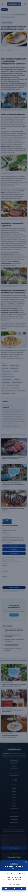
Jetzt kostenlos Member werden (14, 888)
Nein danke (14, 891)
